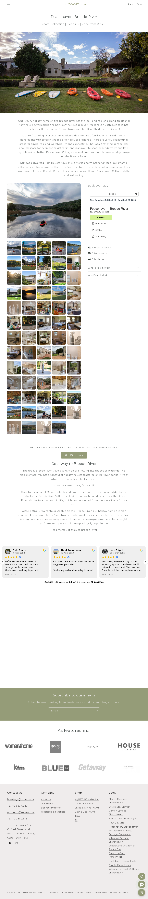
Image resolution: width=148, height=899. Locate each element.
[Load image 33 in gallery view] (44, 338)
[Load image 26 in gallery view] (14, 323)
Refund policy (68, 892)
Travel (78, 816)
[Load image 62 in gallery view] (29, 427)
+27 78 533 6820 (17, 805)
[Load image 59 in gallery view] (59, 412)
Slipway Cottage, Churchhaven (118, 812)
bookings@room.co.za (20, 799)
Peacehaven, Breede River (123, 827)
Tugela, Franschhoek (120, 865)
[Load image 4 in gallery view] (59, 248)
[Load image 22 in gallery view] (29, 308)
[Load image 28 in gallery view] (44, 323)
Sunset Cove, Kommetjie (122, 818)
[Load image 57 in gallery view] (29, 412)
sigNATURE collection (87, 799)
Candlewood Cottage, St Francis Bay (122, 847)
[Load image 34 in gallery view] (59, 338)
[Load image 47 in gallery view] (29, 383)
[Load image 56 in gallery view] (14, 412)
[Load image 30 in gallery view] (74, 323)
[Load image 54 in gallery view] (59, 398)
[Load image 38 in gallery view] (44, 353)
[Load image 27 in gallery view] (29, 323)
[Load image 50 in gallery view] (74, 383)
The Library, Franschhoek (122, 861)
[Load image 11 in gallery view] (14, 278)
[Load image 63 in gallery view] (44, 427)
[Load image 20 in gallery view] (74, 293)
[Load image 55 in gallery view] (74, 398)
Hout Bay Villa (116, 822)
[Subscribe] (97, 710)
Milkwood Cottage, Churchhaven (119, 840)
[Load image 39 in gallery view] (59, 353)
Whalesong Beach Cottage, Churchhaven (124, 871)
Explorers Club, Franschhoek (117, 855)
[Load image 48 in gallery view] (44, 383)
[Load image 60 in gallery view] (74, 412)
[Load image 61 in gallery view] (14, 427)
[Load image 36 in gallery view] (14, 353)
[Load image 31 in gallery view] (14, 338)
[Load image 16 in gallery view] (14, 293)
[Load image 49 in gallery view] (59, 383)
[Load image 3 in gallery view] (44, 248)
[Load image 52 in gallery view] (29, 398)
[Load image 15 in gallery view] (74, 278)
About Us (46, 799)
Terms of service (100, 892)
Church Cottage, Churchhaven (118, 801)
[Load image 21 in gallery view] (14, 308)
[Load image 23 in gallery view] (44, 308)
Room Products (20, 892)
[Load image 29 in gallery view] (59, 323)
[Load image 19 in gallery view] (59, 293)
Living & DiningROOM (87, 807)
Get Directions (74, 455)
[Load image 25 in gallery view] (74, 308)
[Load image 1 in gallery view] (14, 248)
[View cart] (141, 892)
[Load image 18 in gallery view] (44, 293)
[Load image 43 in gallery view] (44, 367)
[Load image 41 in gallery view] (14, 367)
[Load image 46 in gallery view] (14, 383)
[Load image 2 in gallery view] (29, 248)
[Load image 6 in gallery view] (14, 263)
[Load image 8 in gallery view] (44, 263)
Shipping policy (84, 892)
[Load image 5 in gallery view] (74, 248)
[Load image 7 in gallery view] (29, 263)
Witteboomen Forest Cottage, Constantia (120, 832)
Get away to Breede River (81, 530)
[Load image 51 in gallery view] (14, 398)
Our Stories (47, 803)
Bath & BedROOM (85, 812)
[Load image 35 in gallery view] (74, 338)
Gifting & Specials (84, 803)
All (76, 820)
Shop (130, 4)
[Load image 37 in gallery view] (29, 353)
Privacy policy (54, 892)
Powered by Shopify (36, 892)
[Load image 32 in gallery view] (29, 338)
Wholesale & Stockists (53, 812)
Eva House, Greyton (120, 807)
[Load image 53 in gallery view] (44, 398)
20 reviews (97, 582)
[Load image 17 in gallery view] (29, 293)
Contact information (119, 892)
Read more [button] (10, 574)
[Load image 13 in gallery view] (44, 278)
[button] (114, 267)
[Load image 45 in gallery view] (74, 367)
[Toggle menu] (9, 4)
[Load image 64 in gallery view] (59, 427)
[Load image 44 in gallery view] (59, 367)
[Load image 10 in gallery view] (74, 263)
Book (139, 4)
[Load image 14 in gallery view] (59, 278)
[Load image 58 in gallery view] (44, 412)
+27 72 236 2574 (17, 818)
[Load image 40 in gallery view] (74, 353)
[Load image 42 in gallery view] (29, 367)
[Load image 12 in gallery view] (29, 278)
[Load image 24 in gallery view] (59, 308)
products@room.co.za (20, 812)
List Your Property (51, 807)
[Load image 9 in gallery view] (59, 263)
